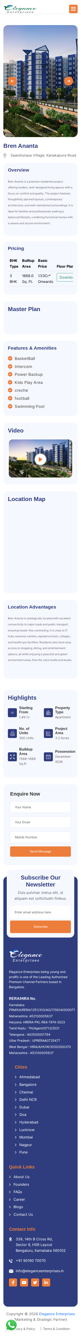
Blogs (18, 1207)
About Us (21, 1177)
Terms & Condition (56, 1329)
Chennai (26, 1092)
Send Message (40, 851)
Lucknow (27, 1129)
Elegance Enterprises (57, 1314)
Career (19, 1199)
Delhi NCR (28, 1099)
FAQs (18, 1192)
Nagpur (25, 1144)
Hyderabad (28, 1122)
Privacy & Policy (23, 1329)
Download (68, 277)
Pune (23, 1152)
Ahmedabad (29, 1077)
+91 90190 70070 (31, 1260)
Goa (22, 1114)
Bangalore (27, 1084)
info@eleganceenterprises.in (40, 1271)
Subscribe (41, 926)
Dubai (24, 1107)
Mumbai (26, 1137)
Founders (21, 1184)
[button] (73, 9)
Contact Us (23, 1214)
